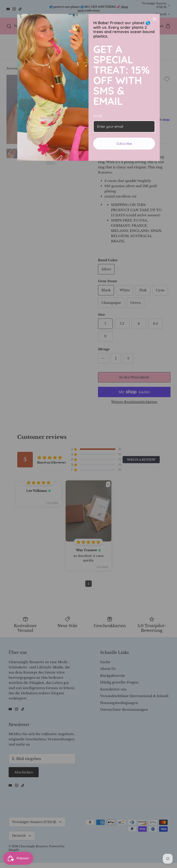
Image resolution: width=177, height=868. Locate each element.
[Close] (154, 19)
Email (97, 116)
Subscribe (124, 143)
